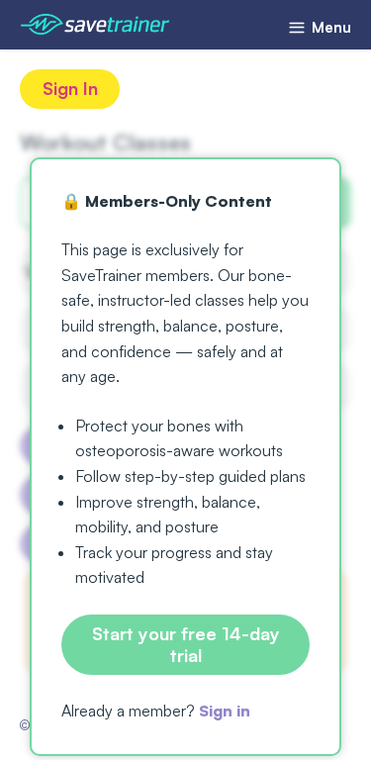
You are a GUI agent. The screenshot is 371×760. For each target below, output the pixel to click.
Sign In (70, 88)
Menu (329, 27)
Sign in (224, 710)
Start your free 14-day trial (186, 644)
